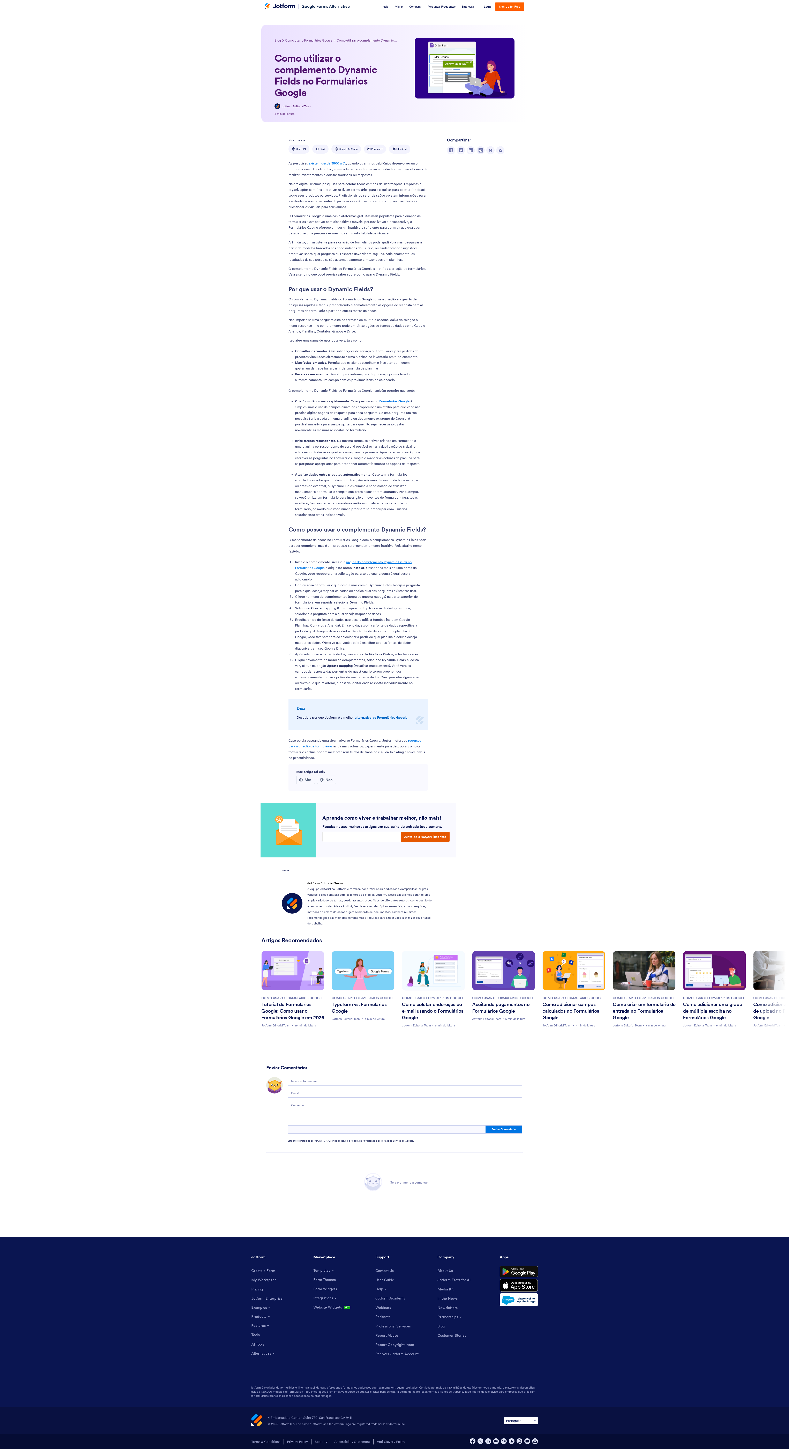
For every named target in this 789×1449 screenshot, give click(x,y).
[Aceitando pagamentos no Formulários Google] (503, 970)
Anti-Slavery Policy (391, 1442)
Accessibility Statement (352, 1442)
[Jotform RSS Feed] (511, 1441)
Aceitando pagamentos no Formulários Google (501, 1007)
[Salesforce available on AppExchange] (519, 1299)
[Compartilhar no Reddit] (480, 150)
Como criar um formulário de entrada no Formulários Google (644, 1011)
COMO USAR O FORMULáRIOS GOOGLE (292, 998)
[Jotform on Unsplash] (535, 1441)
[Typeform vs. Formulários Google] (363, 970)
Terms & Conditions (265, 1442)
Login (487, 6)
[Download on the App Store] (519, 1285)
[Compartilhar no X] (451, 150)
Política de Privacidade (363, 1140)
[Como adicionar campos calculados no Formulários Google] (573, 970)
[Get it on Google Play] (519, 1272)
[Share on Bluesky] (490, 150)
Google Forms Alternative (325, 6)
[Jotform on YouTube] (527, 1441)
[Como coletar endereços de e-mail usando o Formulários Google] (433, 970)
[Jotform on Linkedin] (488, 1441)
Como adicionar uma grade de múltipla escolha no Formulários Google (712, 1011)
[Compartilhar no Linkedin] (471, 150)
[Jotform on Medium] (496, 1441)
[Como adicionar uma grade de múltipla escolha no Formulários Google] (714, 970)
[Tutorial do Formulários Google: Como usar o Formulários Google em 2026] (292, 970)
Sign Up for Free (509, 6)
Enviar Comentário (504, 1129)
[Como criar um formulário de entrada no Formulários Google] (644, 970)
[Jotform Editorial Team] (277, 106)
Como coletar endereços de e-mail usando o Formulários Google (432, 1011)
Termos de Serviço (391, 1140)
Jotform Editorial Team (296, 106)
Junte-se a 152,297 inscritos (425, 837)
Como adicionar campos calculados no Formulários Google (570, 1011)
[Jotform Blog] (504, 1441)
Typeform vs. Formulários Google (359, 1007)
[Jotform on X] (480, 1441)
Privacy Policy (297, 1442)
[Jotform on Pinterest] (519, 1441)
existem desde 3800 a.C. (327, 163)
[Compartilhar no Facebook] (461, 150)
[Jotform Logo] (280, 6)
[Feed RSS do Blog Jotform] (500, 150)
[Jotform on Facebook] (472, 1441)
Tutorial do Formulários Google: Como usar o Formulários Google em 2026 (292, 1011)
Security (321, 1442)
